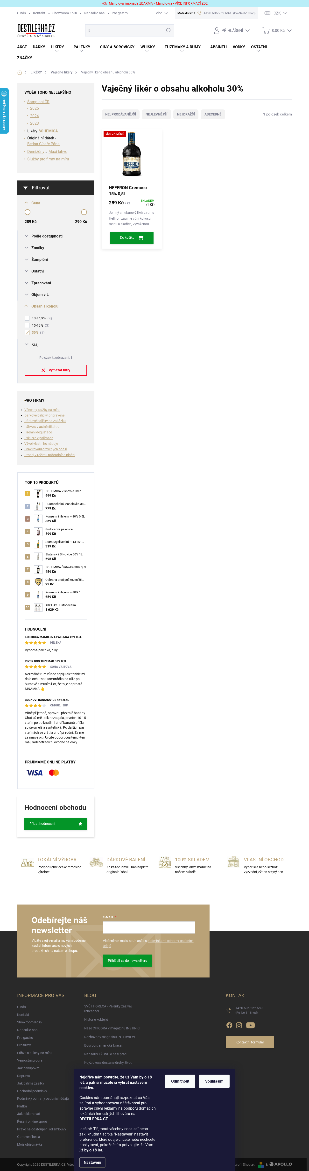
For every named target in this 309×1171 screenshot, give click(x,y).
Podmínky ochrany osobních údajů (43, 1098)
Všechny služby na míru (42, 410)
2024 (34, 116)
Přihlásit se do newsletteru (127, 961)
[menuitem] (25, 47)
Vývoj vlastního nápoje (41, 443)
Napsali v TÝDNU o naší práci (105, 1054)
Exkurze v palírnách (38, 438)
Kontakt (39, 13)
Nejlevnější (156, 114)
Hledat (168, 30)
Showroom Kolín (64, 13)
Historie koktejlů (96, 1019)
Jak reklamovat (28, 1114)
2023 (34, 123)
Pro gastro (120, 13)
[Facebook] (229, 1024)
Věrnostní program (31, 1060)
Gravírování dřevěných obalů (45, 449)
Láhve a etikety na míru (34, 1053)
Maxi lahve (58, 151)
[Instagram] (239, 1024)
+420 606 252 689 (249, 1010)
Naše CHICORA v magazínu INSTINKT (112, 1028)
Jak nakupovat (28, 1068)
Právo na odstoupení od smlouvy (41, 1129)
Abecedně (212, 114)
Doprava (23, 1076)
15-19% (40, 325)
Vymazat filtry (59, 370)
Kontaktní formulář (250, 1042)
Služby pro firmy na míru (48, 159)
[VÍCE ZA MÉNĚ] (131, 156)
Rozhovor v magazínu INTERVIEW (109, 1037)
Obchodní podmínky (32, 1091)
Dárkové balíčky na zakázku (45, 421)
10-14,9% (41, 318)
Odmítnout (180, 1081)
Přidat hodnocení (42, 824)
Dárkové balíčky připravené (44, 415)
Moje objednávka (29, 1144)
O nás (21, 13)
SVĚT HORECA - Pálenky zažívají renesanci (108, 1008)
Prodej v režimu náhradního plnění (49, 455)
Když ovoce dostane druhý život (108, 1062)
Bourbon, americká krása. (103, 1045)
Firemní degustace (38, 432)
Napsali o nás (94, 13)
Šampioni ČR (38, 102)
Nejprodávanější (120, 114)
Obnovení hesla (28, 1137)
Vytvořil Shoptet (243, 1164)
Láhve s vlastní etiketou (41, 427)
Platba (22, 1106)
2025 (34, 108)
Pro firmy (24, 1045)
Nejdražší (186, 114)
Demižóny (35, 151)
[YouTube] (250, 1024)
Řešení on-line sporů (32, 1121)
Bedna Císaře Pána (43, 144)
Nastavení (92, 1162)
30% (37, 332)
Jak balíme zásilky (30, 1083)
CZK (277, 13)
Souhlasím (214, 1081)
